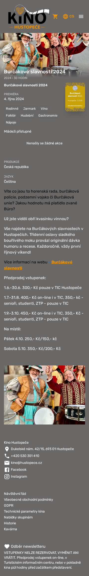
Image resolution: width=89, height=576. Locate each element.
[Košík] (55, 16)
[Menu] (81, 16)
